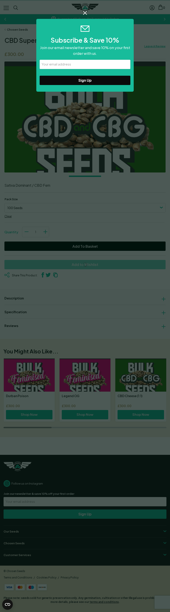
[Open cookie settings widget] (7, 604)
